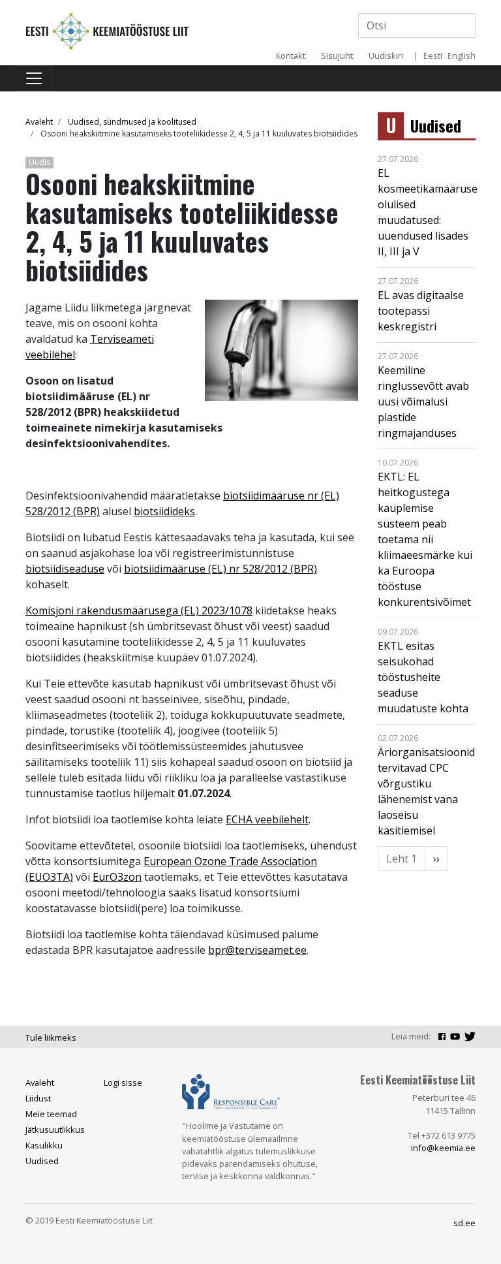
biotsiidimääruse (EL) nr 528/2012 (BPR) (220, 568)
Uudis (39, 162)
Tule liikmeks (50, 1037)
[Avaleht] (107, 30)
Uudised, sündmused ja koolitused (132, 121)
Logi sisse (123, 1082)
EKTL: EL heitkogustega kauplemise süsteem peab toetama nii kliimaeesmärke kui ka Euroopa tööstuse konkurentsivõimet (425, 539)
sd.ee (464, 1223)
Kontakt (290, 55)
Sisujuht (337, 55)
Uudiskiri (386, 55)
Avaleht (39, 121)
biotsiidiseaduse (64, 568)
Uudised (435, 125)
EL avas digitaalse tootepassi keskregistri (421, 311)
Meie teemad (51, 1114)
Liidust (38, 1098)
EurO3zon (117, 877)
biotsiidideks (164, 511)
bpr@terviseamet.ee (257, 950)
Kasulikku (44, 1145)
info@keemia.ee (443, 1148)
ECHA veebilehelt (267, 819)
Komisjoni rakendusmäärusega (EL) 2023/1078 (138, 610)
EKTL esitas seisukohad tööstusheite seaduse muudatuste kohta (423, 677)
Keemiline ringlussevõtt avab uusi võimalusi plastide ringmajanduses (423, 401)
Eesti (432, 55)
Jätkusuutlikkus (55, 1129)
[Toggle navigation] (34, 78)
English (462, 55)
